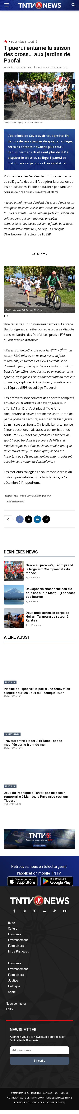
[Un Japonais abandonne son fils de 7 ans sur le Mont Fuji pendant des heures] (14, 594)
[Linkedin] (37, 519)
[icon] (6, 41)
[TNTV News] (39, 900)
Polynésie (17, 41)
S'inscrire (39, 1060)
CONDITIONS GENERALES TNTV (54, 1097)
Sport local (10, 682)
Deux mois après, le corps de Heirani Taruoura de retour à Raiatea (47, 616)
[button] (4, 316)
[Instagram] (24, 911)
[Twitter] (34, 911)
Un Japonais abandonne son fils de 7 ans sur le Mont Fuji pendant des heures (50, 593)
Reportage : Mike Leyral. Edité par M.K (28, 495)
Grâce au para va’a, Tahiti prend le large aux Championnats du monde (49, 569)
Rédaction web (15, 501)
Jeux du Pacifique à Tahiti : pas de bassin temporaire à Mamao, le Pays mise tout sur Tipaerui (36, 796)
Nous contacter (16, 1003)
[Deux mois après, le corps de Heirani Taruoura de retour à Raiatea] (14, 618)
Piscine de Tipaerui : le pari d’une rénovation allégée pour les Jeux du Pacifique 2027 (37, 691)
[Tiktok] (55, 911)
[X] (28, 519)
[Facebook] (20, 519)
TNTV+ (10, 1009)
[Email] (46, 519)
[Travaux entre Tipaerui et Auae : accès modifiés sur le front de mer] (39, 720)
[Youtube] (65, 911)
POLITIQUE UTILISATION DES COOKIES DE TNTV (39, 1102)
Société (32, 41)
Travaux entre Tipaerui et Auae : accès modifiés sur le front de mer (33, 742)
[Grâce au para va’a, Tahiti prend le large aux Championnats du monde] (14, 571)
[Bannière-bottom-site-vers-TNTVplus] (39, 848)
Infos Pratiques (12, 734)
